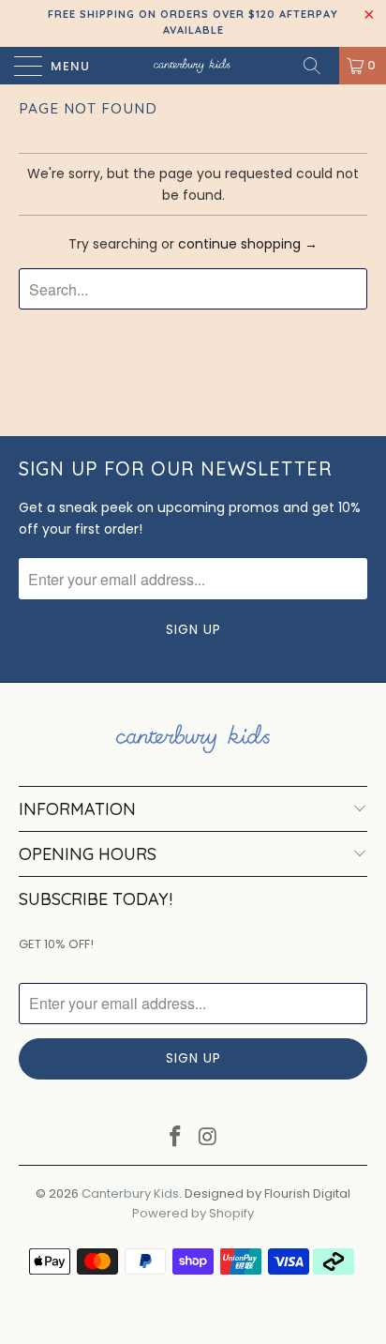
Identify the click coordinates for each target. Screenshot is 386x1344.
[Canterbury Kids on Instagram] (209, 1138)
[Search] (318, 65)
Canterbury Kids (130, 1193)
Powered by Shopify (193, 1213)
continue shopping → (248, 243)
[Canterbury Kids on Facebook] (176, 1138)
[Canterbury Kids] (193, 65)
